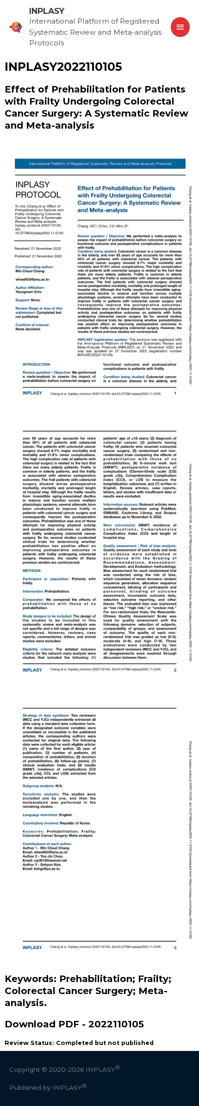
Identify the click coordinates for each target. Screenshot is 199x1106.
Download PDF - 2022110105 (74, 1024)
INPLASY (46, 11)
